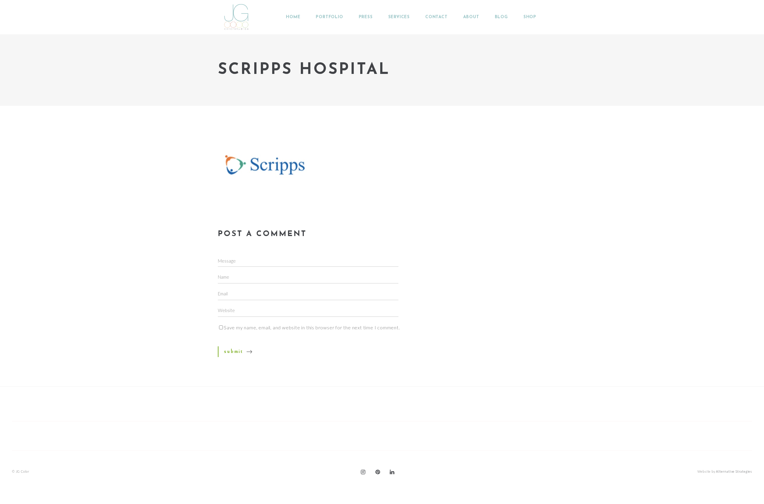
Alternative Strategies (734, 471)
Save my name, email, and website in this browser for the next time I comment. (312, 327)
